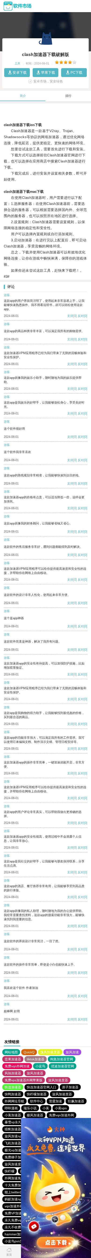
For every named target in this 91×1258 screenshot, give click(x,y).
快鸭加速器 (13, 1094)
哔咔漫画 (11, 1108)
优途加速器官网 (62, 1066)
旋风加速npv (14, 1136)
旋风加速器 (35, 1073)
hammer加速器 (16, 1234)
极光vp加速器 (14, 1150)
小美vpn (61, 1108)
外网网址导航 (14, 1101)
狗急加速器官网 (61, 1059)
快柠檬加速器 (36, 1094)
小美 (45, 1108)
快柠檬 (9, 1171)
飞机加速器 (13, 1143)
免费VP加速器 (15, 1213)
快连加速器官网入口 (41, 1087)
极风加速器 (35, 1115)
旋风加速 (72, 1052)
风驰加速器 (13, 1073)
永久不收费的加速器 (19, 1227)
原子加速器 (70, 1087)
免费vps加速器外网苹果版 (23, 1080)
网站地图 (11, 1052)
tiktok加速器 (35, 1059)
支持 (70, 316)
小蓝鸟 (40, 1066)
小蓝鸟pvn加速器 (17, 1241)
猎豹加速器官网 (16, 1129)
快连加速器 (13, 1087)
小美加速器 (13, 1115)
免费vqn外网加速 (17, 1066)
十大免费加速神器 (18, 1185)
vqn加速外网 (14, 1206)
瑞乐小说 (30, 1108)
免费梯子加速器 (16, 1157)
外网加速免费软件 (18, 1178)
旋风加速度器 (50, 1052)
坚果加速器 (13, 1059)
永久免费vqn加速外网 (20, 1220)
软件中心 (36, 1101)
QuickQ (29, 1052)
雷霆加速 (55, 1101)
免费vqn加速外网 (61, 1115)
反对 (81, 316)
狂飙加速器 (76, 1101)
